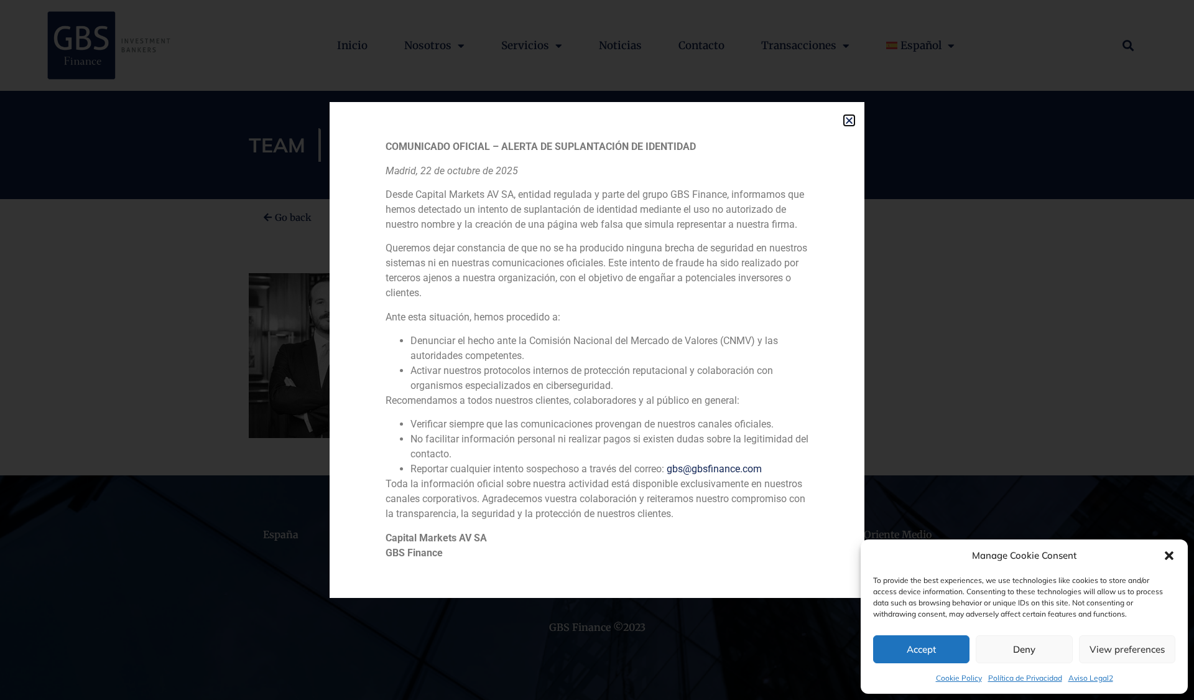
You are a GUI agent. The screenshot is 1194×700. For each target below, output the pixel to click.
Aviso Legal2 (1090, 678)
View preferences (1127, 649)
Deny (1024, 649)
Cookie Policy (959, 678)
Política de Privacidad (1025, 678)
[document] (597, 350)
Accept (921, 649)
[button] (1169, 555)
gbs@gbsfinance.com (714, 469)
